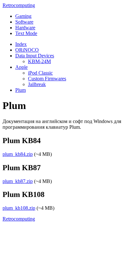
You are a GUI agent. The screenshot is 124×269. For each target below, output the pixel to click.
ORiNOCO (27, 50)
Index (21, 44)
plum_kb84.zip (18, 154)
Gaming (23, 16)
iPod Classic (40, 73)
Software (24, 22)
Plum (20, 90)
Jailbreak (37, 84)
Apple (21, 67)
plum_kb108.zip (19, 208)
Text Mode (26, 33)
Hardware (25, 27)
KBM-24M (39, 61)
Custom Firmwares (47, 78)
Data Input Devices (34, 55)
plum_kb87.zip (18, 181)
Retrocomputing (19, 5)
